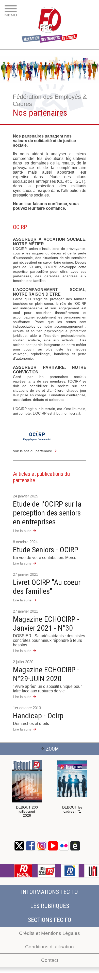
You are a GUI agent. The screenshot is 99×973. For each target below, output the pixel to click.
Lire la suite (22, 531)
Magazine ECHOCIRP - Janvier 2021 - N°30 (46, 623)
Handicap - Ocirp (38, 715)
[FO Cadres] (70, 870)
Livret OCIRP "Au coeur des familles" (46, 587)
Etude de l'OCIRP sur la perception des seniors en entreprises (47, 512)
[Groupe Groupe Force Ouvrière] (46, 870)
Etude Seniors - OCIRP (45, 549)
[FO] (23, 870)
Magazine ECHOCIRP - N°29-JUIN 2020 (46, 674)
